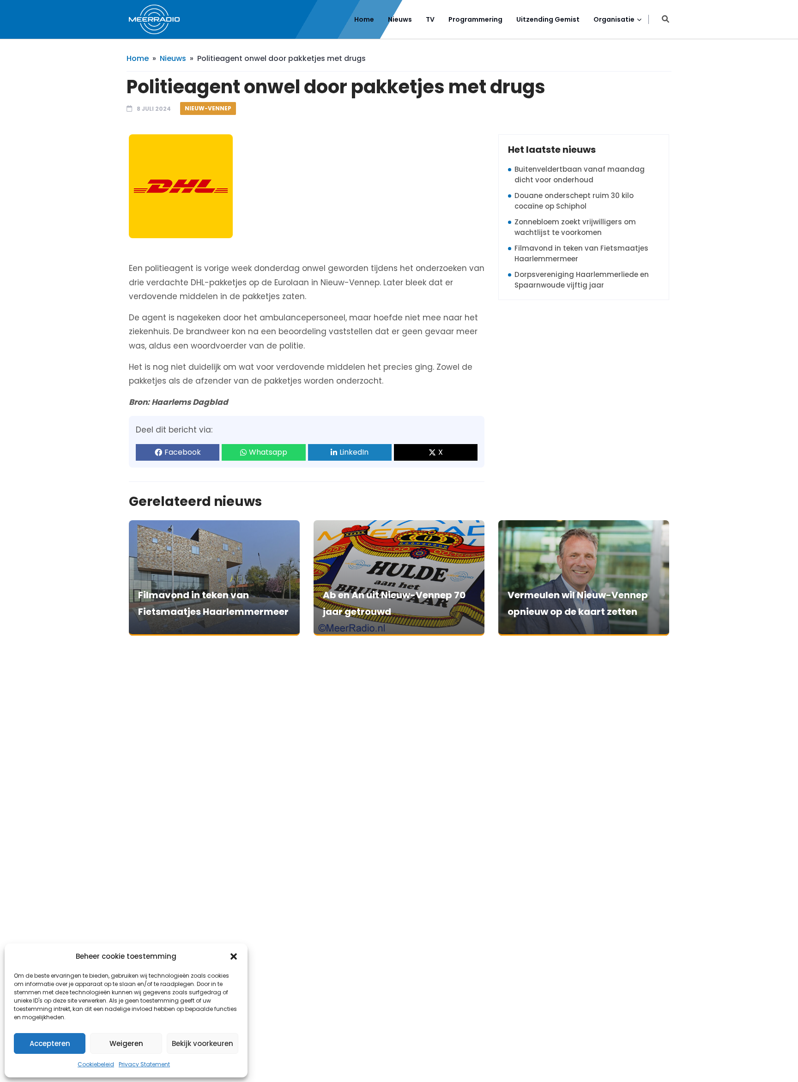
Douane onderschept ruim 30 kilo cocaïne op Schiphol (574, 201)
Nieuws (400, 19)
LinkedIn (354, 452)
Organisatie (614, 19)
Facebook (182, 452)
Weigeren (126, 1043)
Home (364, 19)
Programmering (475, 19)
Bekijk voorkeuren (202, 1043)
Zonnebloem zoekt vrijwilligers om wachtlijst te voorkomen (575, 227)
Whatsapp (268, 452)
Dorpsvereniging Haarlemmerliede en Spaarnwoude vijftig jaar (581, 280)
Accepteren (50, 1043)
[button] (233, 956)
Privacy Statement (144, 1064)
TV (430, 19)
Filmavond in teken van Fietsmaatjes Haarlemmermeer (581, 253)
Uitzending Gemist (548, 19)
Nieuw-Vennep (208, 108)
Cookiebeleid (96, 1064)
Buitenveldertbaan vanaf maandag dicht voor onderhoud (579, 174)
